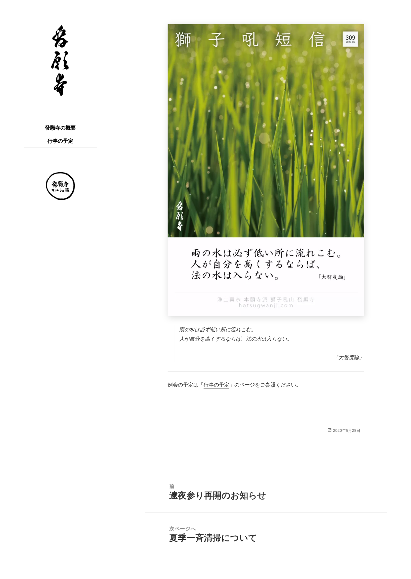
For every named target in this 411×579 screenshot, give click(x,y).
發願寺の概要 (60, 127)
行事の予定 (60, 140)
